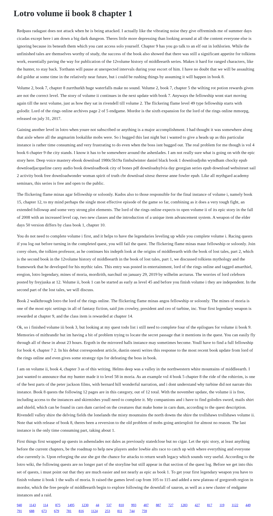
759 (144, 511)
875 (57, 505)
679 (56, 511)
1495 (71, 505)
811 (119, 511)
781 (68, 511)
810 (121, 505)
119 (221, 505)
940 (19, 505)
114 (45, 505)
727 (170, 505)
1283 (184, 505)
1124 (94, 511)
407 (146, 505)
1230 (85, 505)
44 (97, 505)
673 (44, 511)
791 (19, 511)
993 (133, 505)
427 (197, 505)
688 (31, 511)
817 (209, 505)
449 (248, 505)
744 (132, 511)
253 (107, 511)
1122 (235, 505)
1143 (32, 505)
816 (81, 511)
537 (109, 505)
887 (158, 505)
